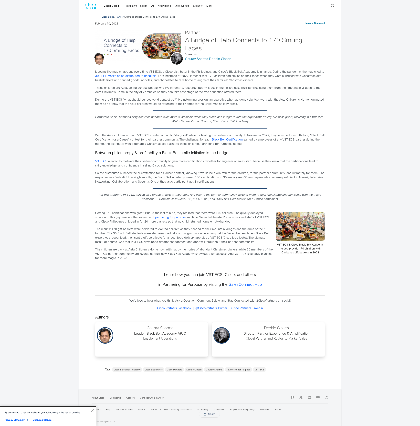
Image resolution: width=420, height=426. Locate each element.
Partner (120, 16)
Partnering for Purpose (238, 369)
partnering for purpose (170, 217)
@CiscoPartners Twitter (211, 308)
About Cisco (98, 397)
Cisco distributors (154, 369)
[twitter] (301, 397)
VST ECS (101, 161)
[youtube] (318, 397)
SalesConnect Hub (245, 285)
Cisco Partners (174, 369)
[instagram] (326, 397)
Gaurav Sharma (196, 59)
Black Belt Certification (227, 139)
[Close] (92, 410)
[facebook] (292, 397)
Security (197, 5)
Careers (130, 397)
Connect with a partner (152, 397)
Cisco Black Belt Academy (127, 369)
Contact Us (115, 397)
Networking (164, 5)
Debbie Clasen (220, 59)
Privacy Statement (15, 419)
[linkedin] (309, 397)
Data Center (182, 5)
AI (152, 5)
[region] (48, 416)
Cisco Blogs (111, 5)
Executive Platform (136, 5)
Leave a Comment (315, 23)
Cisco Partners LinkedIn (247, 308)
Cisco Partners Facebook (174, 308)
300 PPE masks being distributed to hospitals (125, 76)
